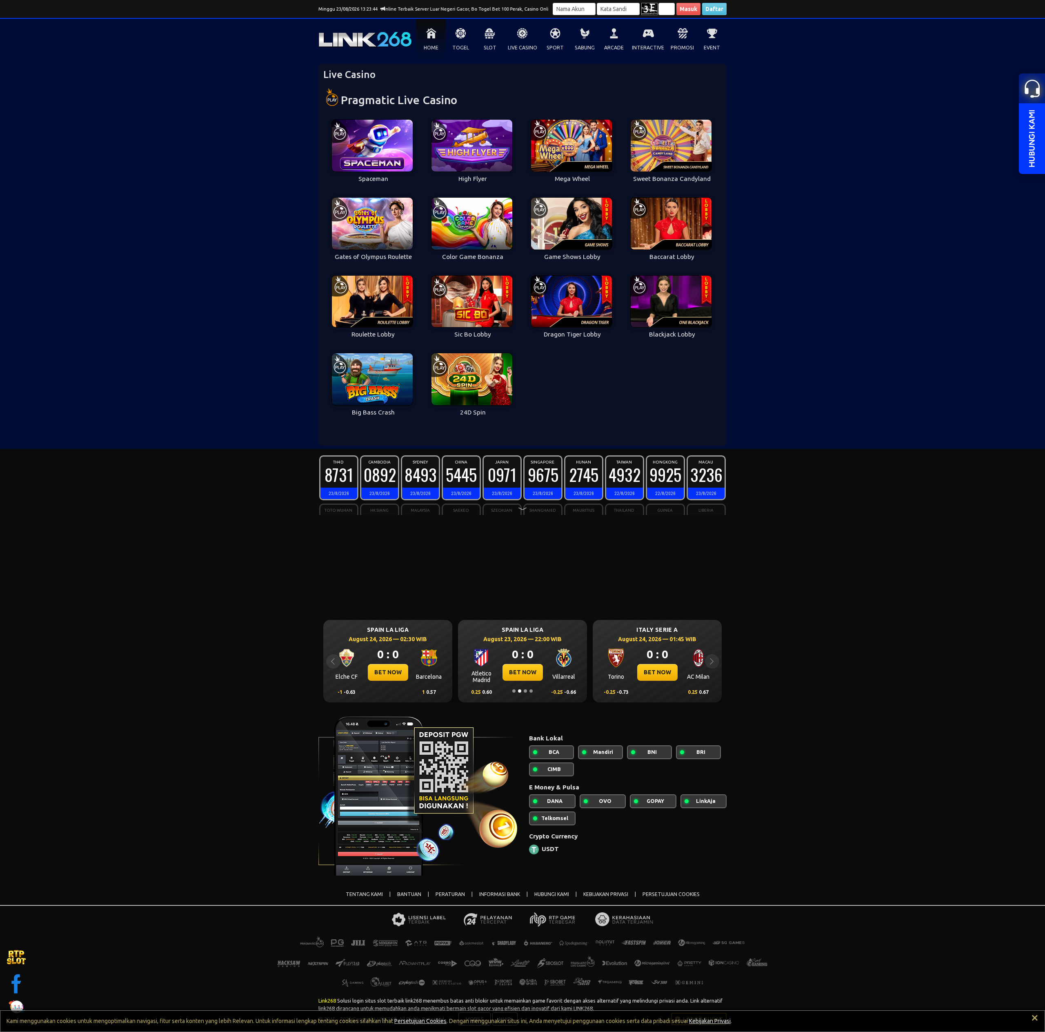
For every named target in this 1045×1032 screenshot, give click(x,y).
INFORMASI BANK (499, 894)
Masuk (688, 9)
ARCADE (614, 47)
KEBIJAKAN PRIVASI (605, 894)
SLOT (490, 47)
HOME (431, 47)
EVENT (712, 47)
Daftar (714, 9)
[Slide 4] (531, 691)
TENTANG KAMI (364, 894)
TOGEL (460, 47)
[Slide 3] (525, 691)
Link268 (327, 1000)
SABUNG (585, 47)
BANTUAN (409, 894)
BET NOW (410, 672)
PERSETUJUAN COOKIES (671, 894)
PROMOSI (682, 47)
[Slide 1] (514, 691)
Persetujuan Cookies (420, 1021)
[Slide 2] (519, 691)
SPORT (555, 47)
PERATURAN (450, 894)
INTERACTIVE (648, 47)
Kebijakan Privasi (710, 1021)
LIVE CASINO (522, 47)
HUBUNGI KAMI (551, 894)
